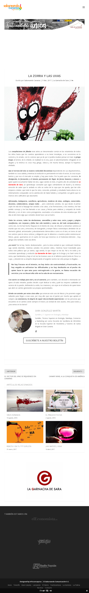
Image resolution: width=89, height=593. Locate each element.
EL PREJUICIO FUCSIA (54, 415)
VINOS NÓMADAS (13, 415)
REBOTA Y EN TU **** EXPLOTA (19, 446)
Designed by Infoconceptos (30, 582)
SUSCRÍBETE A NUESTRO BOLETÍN (44, 340)
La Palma (76, 585)
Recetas (40, 588)
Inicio (10, 585)
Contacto (48, 588)
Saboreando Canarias (32, 80)
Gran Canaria (26, 585)
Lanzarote (37, 585)
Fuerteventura (55, 585)
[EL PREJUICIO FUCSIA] (64, 401)
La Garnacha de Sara (61, 80)
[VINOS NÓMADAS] (25, 401)
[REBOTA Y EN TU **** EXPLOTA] (25, 432)
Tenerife (16, 585)
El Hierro (45, 585)
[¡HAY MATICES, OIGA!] (64, 432)
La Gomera (67, 585)
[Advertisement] (45, 47)
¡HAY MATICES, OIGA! (54, 446)
